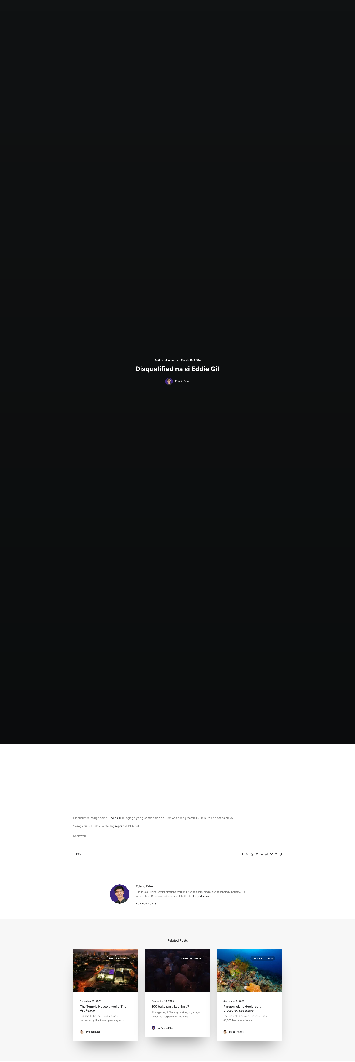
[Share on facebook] (242, 854)
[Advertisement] (177, 771)
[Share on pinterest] (257, 854)
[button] (257, 7)
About (173, 6)
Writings (205, 6)
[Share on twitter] (247, 854)
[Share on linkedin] (261, 854)
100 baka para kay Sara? (170, 1006)
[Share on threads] (252, 854)
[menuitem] (161, 7)
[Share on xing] (276, 854)
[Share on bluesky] (271, 854)
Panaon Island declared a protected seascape (242, 1008)
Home (161, 6)
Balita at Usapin (164, 360)
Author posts (146, 903)
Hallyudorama (201, 896)
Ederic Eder (182, 381)
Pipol (78, 854)
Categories (188, 6)
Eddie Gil (115, 818)
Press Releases (225, 6)
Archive (243, 6)
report (119, 826)
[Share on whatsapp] (266, 854)
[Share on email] (281, 854)
